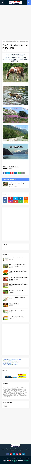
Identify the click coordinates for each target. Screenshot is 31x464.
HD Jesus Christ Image (14, 303)
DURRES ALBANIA (7, 363)
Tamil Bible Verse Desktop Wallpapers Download (18, 291)
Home (4, 41)
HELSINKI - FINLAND (7, 361)
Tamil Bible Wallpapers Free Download (18, 284)
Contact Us (22, 458)
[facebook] (5, 198)
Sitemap (27, 458)
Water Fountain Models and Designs (11, 362)
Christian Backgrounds (13, 166)
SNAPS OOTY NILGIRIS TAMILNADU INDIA (12, 359)
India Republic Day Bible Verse (16, 310)
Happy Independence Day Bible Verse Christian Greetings (18, 278)
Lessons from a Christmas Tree (16, 258)
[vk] (5, 201)
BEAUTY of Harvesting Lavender (10, 364)
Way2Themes (14, 460)
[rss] (26, 201)
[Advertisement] (15, 22)
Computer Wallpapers (7, 168)
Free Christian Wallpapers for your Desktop (17, 183)
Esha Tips (6, 50)
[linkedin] (20, 198)
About (8, 458)
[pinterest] (10, 198)
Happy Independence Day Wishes (17, 297)
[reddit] (26, 198)
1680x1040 (8, 41)
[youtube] (15, 201)
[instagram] (10, 201)
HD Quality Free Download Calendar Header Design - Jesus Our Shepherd (18, 265)
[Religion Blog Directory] (14, 377)
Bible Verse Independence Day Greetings (16, 317)
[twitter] (15, 198)
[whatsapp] (20, 201)
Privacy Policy (15, 458)
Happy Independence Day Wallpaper (18, 271)
